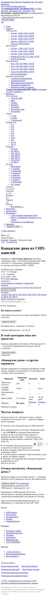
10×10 (9, 288)
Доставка (38, 2)
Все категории (23, 483)
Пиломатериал (12, 517)
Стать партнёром (13, 542)
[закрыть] (46, 444)
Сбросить (14, 279)
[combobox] (12, 301)
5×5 (13, 288)
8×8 (32, 288)
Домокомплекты (8, 2)
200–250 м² (32, 295)
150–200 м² (22, 295)
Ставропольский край (10, 569)
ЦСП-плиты (11, 515)
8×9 (36, 288)
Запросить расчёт (8, 322)
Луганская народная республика (14, 573)
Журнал (18, 2)
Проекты (13, 240)
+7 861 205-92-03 (13, 552)
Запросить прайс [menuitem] (14, 227)
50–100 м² (13, 297)
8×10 (28, 288)
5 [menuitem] (12, 189)
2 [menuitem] (7, 189)
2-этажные (17, 283)
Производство (28, 2)
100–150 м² (12, 295)
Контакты (5, 4)
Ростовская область (29, 566)
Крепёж (9, 519)
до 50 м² (4, 295)
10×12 (3, 288)
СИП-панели (11, 512)
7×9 (24, 288)
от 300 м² (5, 297)
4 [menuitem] (10, 189)
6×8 (20, 288)
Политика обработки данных (40, 444)
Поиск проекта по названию (13, 299)
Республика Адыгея (30, 569)
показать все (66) (8, 290)
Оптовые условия (13, 531)
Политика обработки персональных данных (19, 583)
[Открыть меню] (2, 233)
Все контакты (13, 556)
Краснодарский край (9, 566)
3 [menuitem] (9, 189)
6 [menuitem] (13, 189)
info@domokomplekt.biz (16, 6)
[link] (3, 6)
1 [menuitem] (6, 189)
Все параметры (9, 306)
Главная (4, 240)
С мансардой (28, 283)
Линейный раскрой (14, 533)
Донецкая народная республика (14, 576)
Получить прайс (8, 20)
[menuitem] (8, 26)
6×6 (17, 288)
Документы (11, 537)
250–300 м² (42, 295)
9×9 (39, 288)
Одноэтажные (7, 283)
